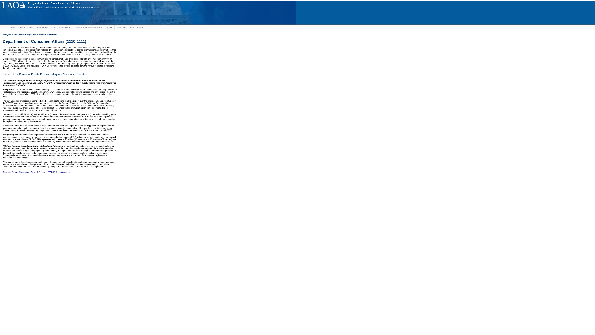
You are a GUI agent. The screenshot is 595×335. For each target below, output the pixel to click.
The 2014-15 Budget (62, 27)
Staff (109, 27)
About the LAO (136, 27)
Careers (121, 27)
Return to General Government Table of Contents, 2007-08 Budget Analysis (36, 172)
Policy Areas (26, 27)
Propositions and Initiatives (89, 27)
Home (13, 27)
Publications (43, 27)
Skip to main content (107, 2)
